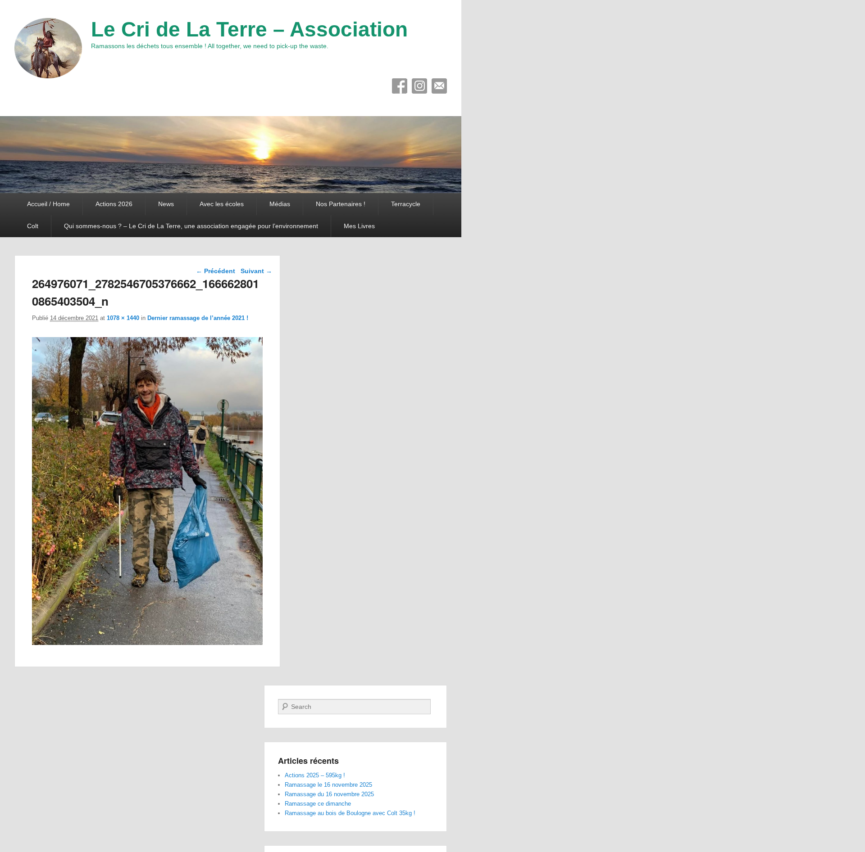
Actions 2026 (114, 203)
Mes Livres (359, 226)
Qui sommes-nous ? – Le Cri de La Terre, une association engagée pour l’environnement (191, 226)
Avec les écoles (222, 203)
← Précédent (215, 271)
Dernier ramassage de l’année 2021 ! (197, 318)
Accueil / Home (48, 203)
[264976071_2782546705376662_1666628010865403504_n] (147, 642)
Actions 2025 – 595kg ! (315, 775)
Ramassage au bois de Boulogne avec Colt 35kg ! (350, 813)
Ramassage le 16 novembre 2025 (328, 784)
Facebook (399, 86)
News (166, 203)
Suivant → (256, 271)
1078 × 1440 (123, 318)
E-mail (439, 86)
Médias (279, 203)
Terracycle (405, 203)
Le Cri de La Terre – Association (249, 29)
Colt (32, 226)
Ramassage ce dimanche (318, 803)
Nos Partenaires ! (340, 203)
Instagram (419, 86)
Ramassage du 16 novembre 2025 (329, 794)
